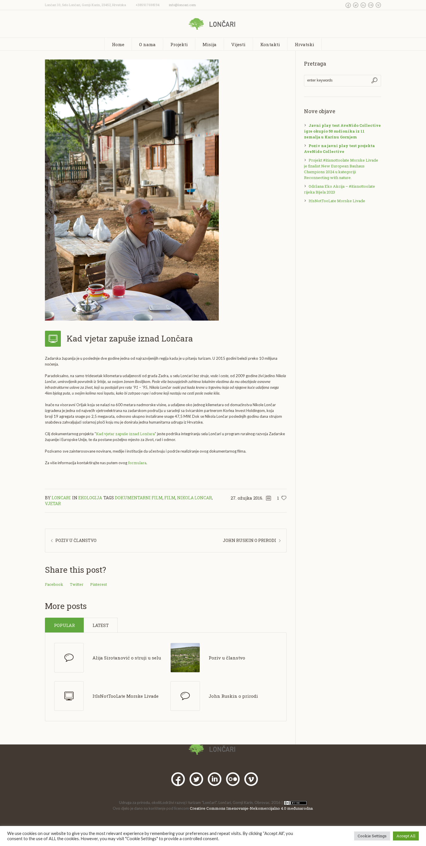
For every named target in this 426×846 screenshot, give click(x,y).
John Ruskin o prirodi (249, 540)
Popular (64, 625)
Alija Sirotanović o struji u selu (126, 658)
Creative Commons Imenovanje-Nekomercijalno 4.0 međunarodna (251, 808)
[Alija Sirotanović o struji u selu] (68, 657)
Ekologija (90, 497)
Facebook (54, 584)
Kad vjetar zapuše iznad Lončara (125, 433)
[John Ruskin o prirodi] (185, 696)
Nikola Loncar (194, 497)
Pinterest (98, 584)
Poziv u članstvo (76, 540)
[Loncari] (213, 749)
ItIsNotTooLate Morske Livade (125, 696)
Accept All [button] (405, 835)
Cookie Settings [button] (372, 835)
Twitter (76, 584)
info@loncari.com (182, 5)
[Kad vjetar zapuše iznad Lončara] (132, 189)
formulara (137, 462)
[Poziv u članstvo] (185, 657)
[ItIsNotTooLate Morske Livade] (68, 696)
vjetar (53, 503)
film (169, 497)
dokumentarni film (139, 497)
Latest (100, 625)
